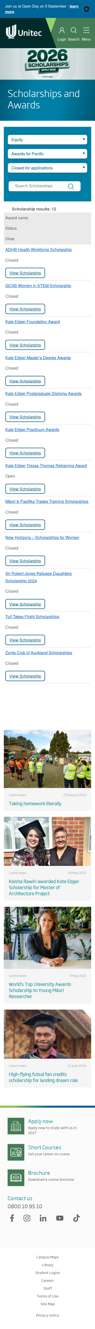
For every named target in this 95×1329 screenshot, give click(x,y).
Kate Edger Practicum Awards (32, 429)
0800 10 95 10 (25, 1206)
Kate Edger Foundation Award (32, 321)
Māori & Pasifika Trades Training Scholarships (46, 501)
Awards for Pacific (27, 154)
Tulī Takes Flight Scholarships (32, 616)
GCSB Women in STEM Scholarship (38, 285)
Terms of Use (48, 1295)
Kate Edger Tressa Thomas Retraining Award (46, 465)
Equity (17, 139)
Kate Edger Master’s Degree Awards (38, 357)
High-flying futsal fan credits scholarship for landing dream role (43, 1077)
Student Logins (47, 1272)
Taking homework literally (35, 803)
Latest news (17, 795)
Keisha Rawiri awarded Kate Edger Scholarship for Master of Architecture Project (44, 887)
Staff (47, 1288)
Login (62, 39)
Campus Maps (47, 1256)
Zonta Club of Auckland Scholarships (38, 652)
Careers (47, 1280)
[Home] (24, 32)
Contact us (20, 1198)
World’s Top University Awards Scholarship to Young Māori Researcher (40, 990)
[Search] (71, 187)
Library (47, 1264)
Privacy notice (47, 1315)
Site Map (48, 1303)
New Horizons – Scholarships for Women (42, 537)
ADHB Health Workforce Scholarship (38, 249)
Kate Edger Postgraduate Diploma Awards (43, 393)
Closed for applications (32, 168)
